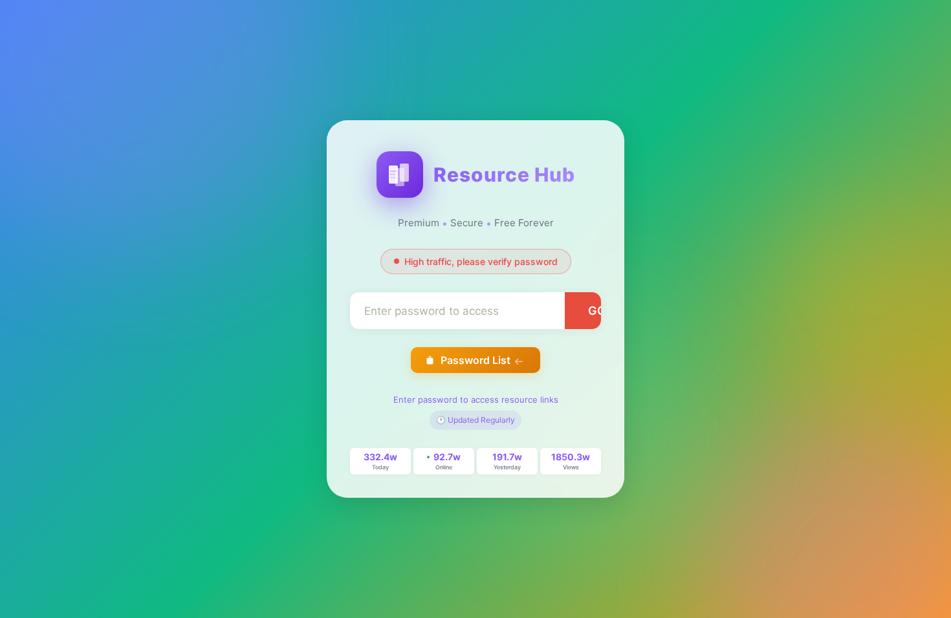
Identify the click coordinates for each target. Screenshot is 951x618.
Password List (475, 360)
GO (597, 310)
